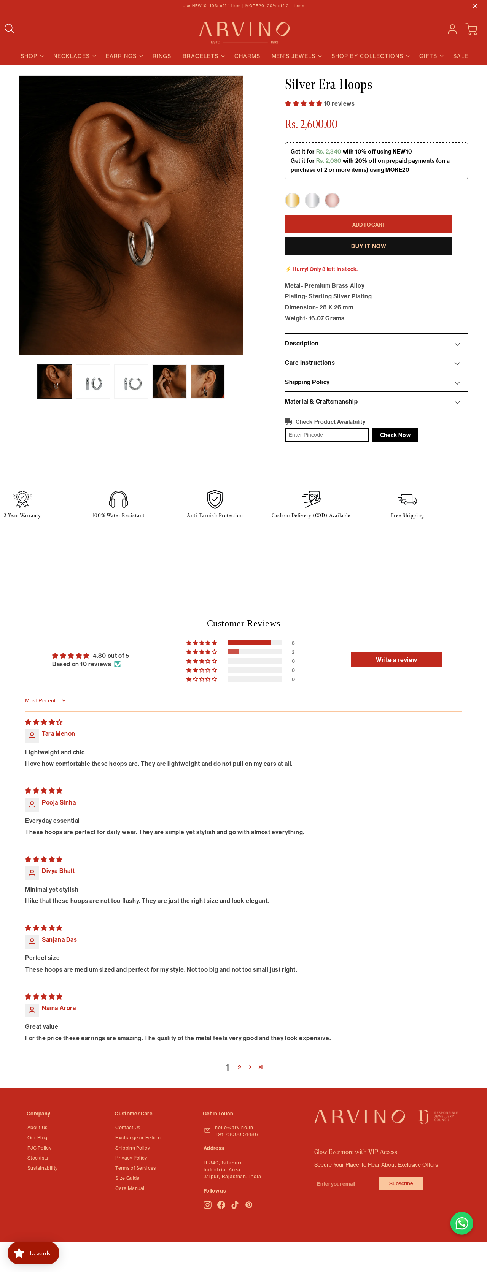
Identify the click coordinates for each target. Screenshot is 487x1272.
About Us (37, 1127)
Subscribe (401, 1183)
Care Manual (129, 1188)
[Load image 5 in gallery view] (208, 381)
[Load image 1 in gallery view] (55, 381)
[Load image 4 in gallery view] (169, 381)
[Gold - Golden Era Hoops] (292, 200)
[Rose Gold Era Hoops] (332, 200)
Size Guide (127, 1178)
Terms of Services (135, 1168)
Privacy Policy (131, 1158)
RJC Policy (39, 1148)
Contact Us (127, 1127)
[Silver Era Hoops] (312, 200)
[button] (12, 28)
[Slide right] (235, 381)
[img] (44, 722)
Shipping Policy (132, 1148)
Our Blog (37, 1138)
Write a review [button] (396, 660)
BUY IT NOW (369, 246)
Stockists (37, 1158)
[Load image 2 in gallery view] (93, 381)
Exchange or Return (137, 1138)
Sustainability (42, 1168)
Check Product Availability (331, 421)
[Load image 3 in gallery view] (131, 381)
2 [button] (240, 1067)
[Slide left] (27, 381)
